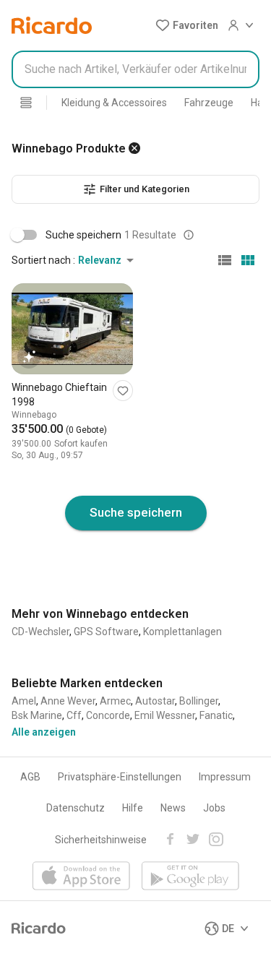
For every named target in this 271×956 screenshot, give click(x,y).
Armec (115, 701)
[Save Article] (123, 390)
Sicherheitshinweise (101, 839)
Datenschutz (75, 808)
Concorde (108, 715)
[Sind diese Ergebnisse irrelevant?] (188, 234)
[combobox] (135, 69)
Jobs (214, 808)
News (173, 808)
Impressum (225, 777)
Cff (74, 715)
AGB (30, 777)
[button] (187, 25)
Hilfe (132, 808)
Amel (24, 701)
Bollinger (198, 701)
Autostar (155, 701)
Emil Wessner (164, 715)
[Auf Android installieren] (190, 876)
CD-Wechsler (40, 631)
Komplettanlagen (182, 631)
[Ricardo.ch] (52, 25)
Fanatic (216, 715)
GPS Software (106, 631)
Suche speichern (136, 512)
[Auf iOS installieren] (81, 876)
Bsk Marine (37, 715)
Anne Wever (67, 701)
